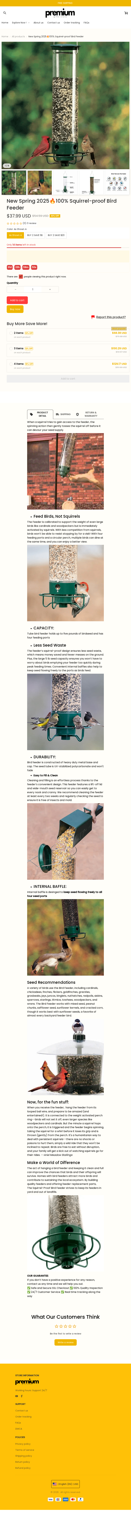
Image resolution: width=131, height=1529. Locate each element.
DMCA (18, 1428)
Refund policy (23, 1468)
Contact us (21, 1410)
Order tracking (23, 1416)
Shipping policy (23, 1455)
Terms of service (24, 1450)
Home (5, 36)
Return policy (22, 1462)
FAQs (18, 1422)
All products (18, 36)
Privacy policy (23, 1444)
